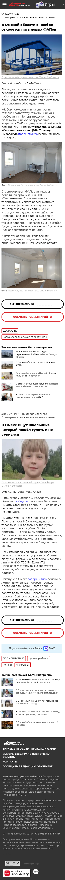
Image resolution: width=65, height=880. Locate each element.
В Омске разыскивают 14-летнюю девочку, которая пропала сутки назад (38, 712)
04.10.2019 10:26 (10, 13)
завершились (37, 579)
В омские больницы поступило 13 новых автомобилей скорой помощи (37, 385)
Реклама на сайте (16, 749)
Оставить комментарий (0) (32, 316)
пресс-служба (28, 134)
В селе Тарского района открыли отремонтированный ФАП (33, 395)
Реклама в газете (43, 749)
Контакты (10, 761)
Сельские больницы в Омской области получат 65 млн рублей (36, 374)
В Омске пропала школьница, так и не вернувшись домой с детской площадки (37, 691)
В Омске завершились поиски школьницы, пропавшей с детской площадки (38, 680)
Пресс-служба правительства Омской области (30, 77)
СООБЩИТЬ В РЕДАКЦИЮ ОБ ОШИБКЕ (27, 766)
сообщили (21, 501)
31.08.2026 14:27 (11, 413)
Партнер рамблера (31, 864)
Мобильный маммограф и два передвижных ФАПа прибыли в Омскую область (36, 354)
